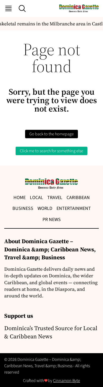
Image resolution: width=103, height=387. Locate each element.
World (45, 208)
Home (19, 197)
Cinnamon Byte (66, 381)
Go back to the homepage (51, 134)
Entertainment (74, 208)
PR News (52, 219)
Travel (54, 197)
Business (22, 208)
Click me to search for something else (51, 151)
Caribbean (78, 197)
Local (36, 197)
